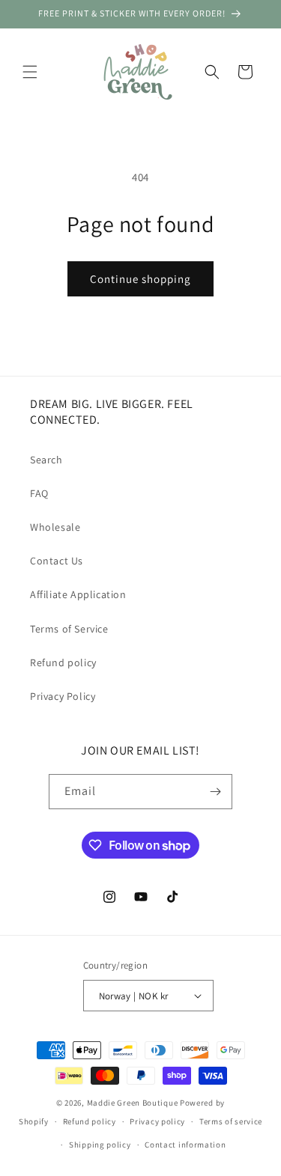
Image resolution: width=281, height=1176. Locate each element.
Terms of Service (69, 629)
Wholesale (55, 527)
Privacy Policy (62, 696)
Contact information (185, 1144)
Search (46, 459)
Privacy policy (157, 1121)
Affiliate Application (78, 594)
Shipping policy (100, 1144)
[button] (29, 71)
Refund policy (63, 662)
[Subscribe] (215, 791)
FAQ (39, 493)
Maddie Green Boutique (132, 1102)
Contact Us (56, 560)
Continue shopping (140, 279)
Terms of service (230, 1121)
